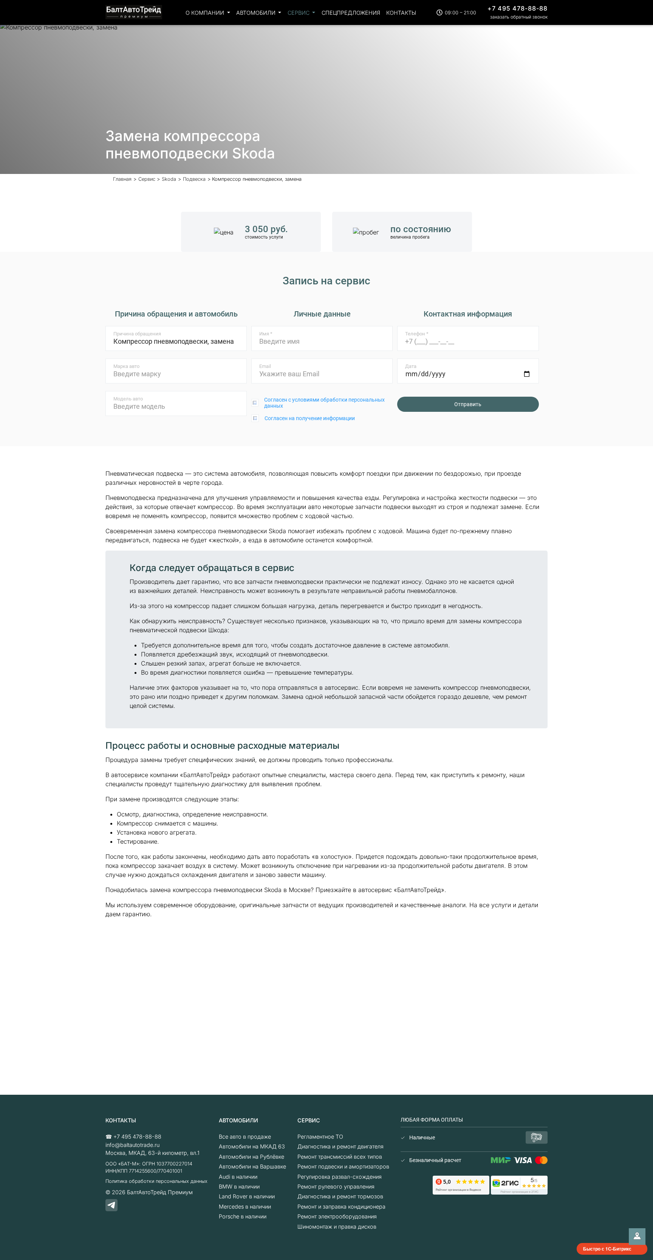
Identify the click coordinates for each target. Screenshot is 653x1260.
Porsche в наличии (242, 1216)
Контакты (401, 12)
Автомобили (256, 12)
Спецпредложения (351, 12)
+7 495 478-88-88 (517, 8)
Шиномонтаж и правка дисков (336, 1226)
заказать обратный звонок (519, 17)
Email (265, 366)
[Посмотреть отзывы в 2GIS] (519, 1184)
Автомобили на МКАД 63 (252, 1146)
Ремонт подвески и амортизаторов (343, 1166)
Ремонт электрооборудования (337, 1216)
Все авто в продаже (245, 1136)
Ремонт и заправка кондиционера (341, 1206)
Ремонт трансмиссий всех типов (339, 1156)
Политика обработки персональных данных (156, 1181)
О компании (206, 12)
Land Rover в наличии (247, 1196)
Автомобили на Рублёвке (251, 1156)
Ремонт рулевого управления (335, 1186)
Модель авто (128, 399)
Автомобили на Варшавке (252, 1166)
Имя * (265, 334)
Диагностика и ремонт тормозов (340, 1196)
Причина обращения (137, 334)
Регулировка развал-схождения (339, 1176)
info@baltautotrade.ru (132, 1145)
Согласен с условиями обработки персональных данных (324, 403)
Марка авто (126, 366)
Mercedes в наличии (245, 1206)
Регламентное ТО (320, 1136)
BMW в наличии (239, 1186)
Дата (410, 366)
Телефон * (417, 334)
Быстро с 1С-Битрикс (607, 1248)
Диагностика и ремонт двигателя (340, 1146)
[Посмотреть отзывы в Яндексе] (461, 1184)
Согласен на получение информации (310, 418)
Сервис (299, 12)
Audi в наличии (238, 1176)
